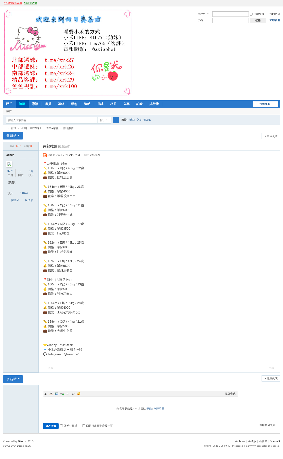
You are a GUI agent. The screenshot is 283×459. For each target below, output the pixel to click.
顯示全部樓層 (92, 155)
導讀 (35, 104)
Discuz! (22, 441)
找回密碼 (275, 13)
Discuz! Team (24, 446)
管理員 (11, 182)
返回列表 (272, 136)
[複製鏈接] (64, 146)
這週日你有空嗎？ (31, 128)
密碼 (200, 20)
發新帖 (11, 136)
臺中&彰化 (52, 128)
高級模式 (230, 393)
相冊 (113, 104)
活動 (132, 119)
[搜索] (116, 120)
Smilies (78, 393)
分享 (126, 104)
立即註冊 (275, 20)
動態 (74, 104)
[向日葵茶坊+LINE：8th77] (68, 95)
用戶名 (201, 13)
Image (56, 393)
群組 (61, 104)
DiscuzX (275, 441)
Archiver (240, 441)
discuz (147, 119)
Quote (67, 393)
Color (51, 393)
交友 (139, 119)
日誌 (100, 104)
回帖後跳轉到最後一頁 (99, 425)
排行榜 (154, 104)
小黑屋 (263, 441)
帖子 (102, 120)
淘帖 (87, 104)
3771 (10, 171)
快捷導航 (265, 104)
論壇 (22, 104)
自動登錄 (259, 13)
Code (73, 393)
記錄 (139, 104)
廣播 (48, 104)
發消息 (29, 200)
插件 (9, 111)
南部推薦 (68, 128)
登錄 (149, 408)
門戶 (9, 104)
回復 (50, 368)
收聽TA (15, 200)
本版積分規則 (267, 425)
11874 (24, 193)
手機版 (252, 441)
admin (10, 155)
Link (62, 393)
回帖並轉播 (70, 425)
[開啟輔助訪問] (274, 3)
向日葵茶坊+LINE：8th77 (4, 128)
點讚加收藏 (30, 3)
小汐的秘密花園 (13, 3)
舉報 (271, 368)
